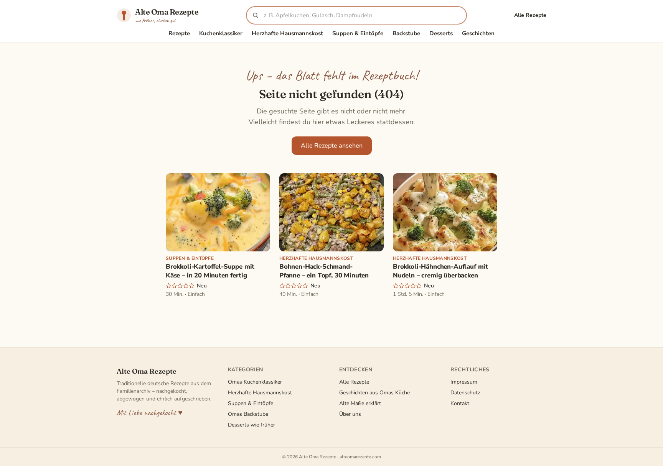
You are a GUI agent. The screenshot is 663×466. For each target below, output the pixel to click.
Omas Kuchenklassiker (255, 382)
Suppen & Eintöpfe (357, 33)
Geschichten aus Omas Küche (374, 392)
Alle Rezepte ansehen (332, 145)
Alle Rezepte (530, 15)
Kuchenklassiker (220, 33)
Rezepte (179, 33)
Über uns (350, 414)
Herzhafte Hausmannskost (287, 33)
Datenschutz (465, 392)
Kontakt (459, 403)
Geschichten (478, 33)
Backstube (406, 33)
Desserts (441, 33)
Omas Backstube (248, 414)
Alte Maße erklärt (360, 403)
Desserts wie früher (251, 424)
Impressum (463, 382)
